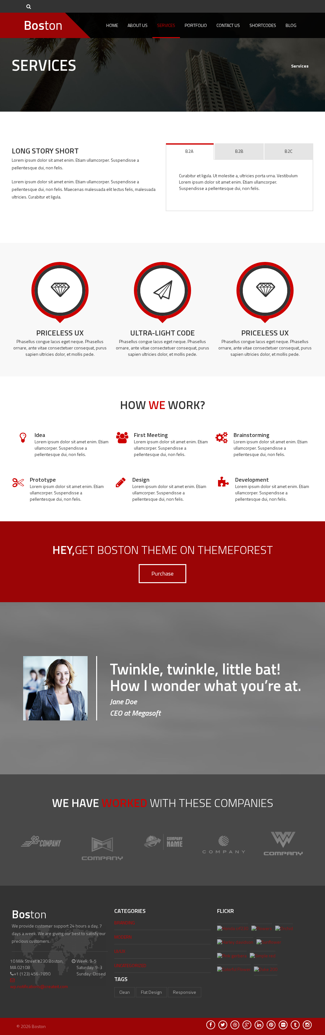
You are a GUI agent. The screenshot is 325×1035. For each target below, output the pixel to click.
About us (138, 25)
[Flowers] (261, 929)
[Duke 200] (265, 970)
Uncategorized (130, 965)
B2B (239, 151)
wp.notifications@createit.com (39, 986)
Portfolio (196, 25)
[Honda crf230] (232, 929)
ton (43, 25)
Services (166, 25)
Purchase (162, 573)
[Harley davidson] (235, 942)
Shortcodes (262, 25)
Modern (123, 937)
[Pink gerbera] (232, 956)
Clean (124, 992)
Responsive (184, 992)
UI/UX (119, 951)
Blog (291, 25)
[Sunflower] (268, 942)
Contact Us (228, 25)
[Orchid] (284, 929)
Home (112, 25)
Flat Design (151, 992)
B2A (189, 151)
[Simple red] (262, 956)
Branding (124, 922)
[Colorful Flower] (234, 970)
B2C (288, 151)
